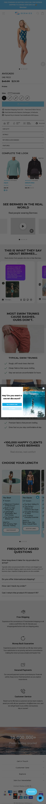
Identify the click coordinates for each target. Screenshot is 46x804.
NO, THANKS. (12, 408)
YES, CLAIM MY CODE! (12, 404)
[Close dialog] (43, 388)
